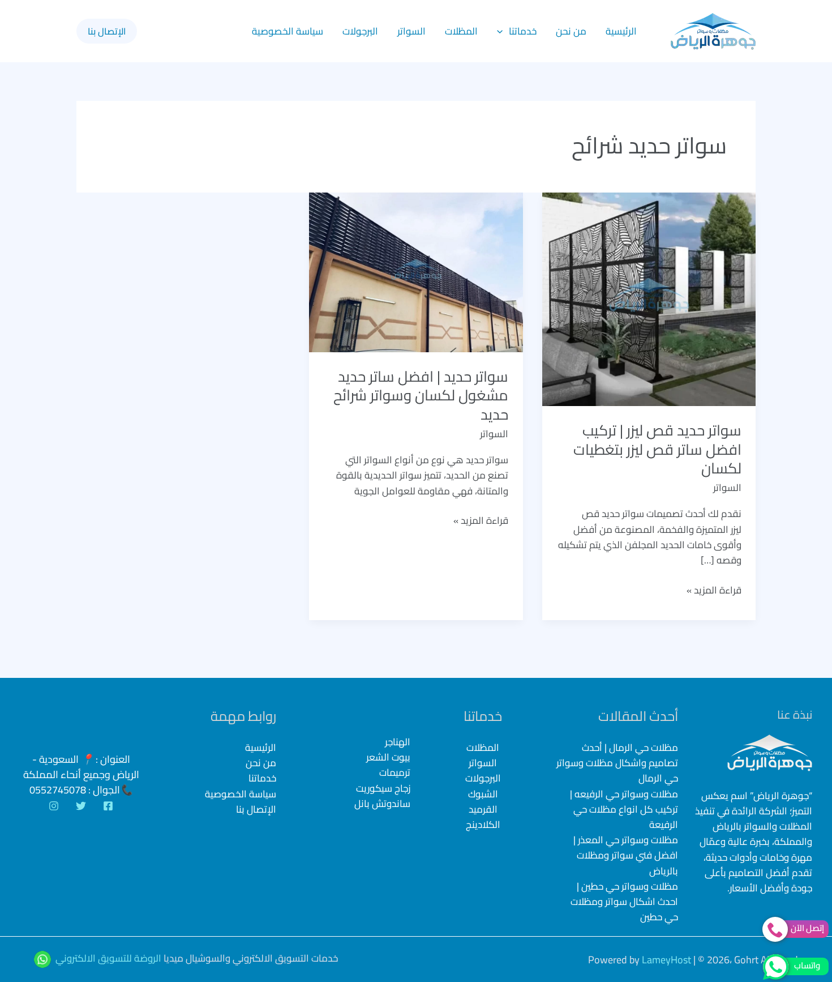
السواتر (411, 31)
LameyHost (666, 959)
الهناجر (397, 742)
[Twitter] (81, 806)
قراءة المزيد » (714, 590)
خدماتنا (523, 31)
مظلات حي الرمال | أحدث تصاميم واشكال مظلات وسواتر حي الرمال (617, 762)
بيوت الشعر (388, 757)
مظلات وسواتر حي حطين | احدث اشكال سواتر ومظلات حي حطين (624, 901)
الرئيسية (621, 31)
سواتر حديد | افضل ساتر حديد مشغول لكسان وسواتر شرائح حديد (420, 395)
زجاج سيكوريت (383, 788)
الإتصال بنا (256, 809)
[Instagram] (54, 806)
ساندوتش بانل (382, 804)
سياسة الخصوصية (287, 31)
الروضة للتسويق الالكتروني (108, 959)
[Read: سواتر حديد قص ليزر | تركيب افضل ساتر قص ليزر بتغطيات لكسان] (649, 298)
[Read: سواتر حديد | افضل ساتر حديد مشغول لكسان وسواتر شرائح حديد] (415, 271)
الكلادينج (483, 825)
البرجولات (360, 31)
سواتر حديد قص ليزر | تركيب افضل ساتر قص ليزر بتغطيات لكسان (657, 449)
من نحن (571, 31)
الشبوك (483, 794)
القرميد (483, 809)
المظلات (461, 31)
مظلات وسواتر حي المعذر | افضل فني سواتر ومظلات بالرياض (625, 855)
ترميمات (394, 772)
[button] (502, 31)
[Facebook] (108, 806)
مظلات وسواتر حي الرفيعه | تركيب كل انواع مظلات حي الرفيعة (624, 809)
